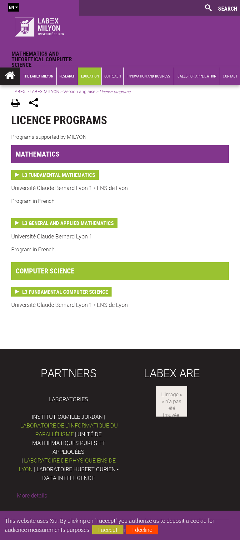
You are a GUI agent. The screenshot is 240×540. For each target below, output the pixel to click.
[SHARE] (35, 103)
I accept (108, 529)
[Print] (17, 103)
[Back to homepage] (39, 25)
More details (32, 495)
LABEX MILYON (44, 91)
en (11, 7)
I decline (142, 529)
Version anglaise (79, 91)
